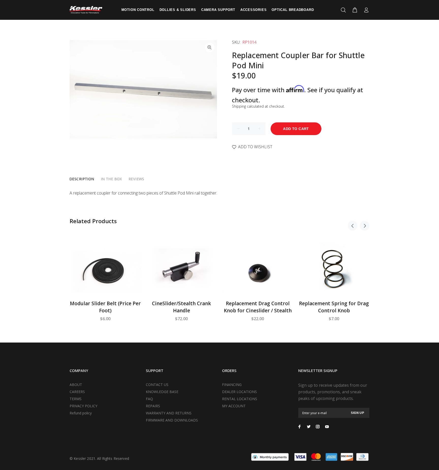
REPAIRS (153, 405)
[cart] (355, 10)
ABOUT (76, 384)
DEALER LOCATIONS (239, 391)
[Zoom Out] (209, 47)
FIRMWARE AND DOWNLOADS (172, 420)
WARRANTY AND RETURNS (169, 413)
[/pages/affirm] (270, 456)
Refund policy (81, 413)
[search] (344, 10)
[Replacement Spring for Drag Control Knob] (334, 268)
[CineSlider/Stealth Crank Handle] (181, 269)
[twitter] (308, 426)
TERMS (76, 398)
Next (364, 226)
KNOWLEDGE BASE (162, 391)
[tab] (82, 179)
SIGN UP (357, 413)
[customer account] (365, 10)
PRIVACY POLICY (83, 405)
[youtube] (327, 426)
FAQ (149, 398)
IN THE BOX (111, 178)
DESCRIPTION (81, 178)
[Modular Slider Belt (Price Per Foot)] (105, 269)
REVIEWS (136, 178)
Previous (352, 226)
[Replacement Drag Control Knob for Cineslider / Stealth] (257, 269)
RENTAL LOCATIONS (239, 398)
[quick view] (132, 251)
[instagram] (318, 426)
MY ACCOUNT (234, 405)
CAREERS (77, 391)
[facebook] (299, 426)
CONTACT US (157, 384)
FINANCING (232, 384)
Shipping (239, 106)
